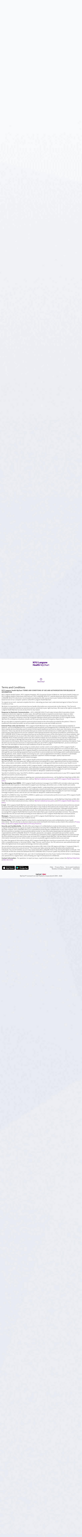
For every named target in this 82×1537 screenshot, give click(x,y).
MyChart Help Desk (73, 858)
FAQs (51, 867)
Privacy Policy (59, 867)
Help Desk (76, 869)
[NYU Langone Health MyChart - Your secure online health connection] (41, 663)
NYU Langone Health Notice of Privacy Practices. (26, 824)
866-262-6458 (8, 860)
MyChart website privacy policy (45, 779)
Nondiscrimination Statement (61, 869)
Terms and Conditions (73, 867)
